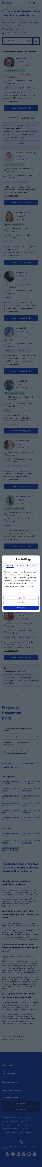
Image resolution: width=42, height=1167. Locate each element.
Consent (10, 565)
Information (31, 565)
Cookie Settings (20, 565)
